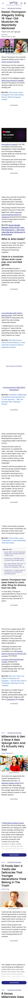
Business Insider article (10, 783)
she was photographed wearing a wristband (11, 214)
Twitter (21, 699)
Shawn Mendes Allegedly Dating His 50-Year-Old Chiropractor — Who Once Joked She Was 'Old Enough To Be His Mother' (13, 230)
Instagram (11, 699)
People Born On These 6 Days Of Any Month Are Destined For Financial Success (14, 572)
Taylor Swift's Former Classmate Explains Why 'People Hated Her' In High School (14, 553)
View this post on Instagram (14, 366)
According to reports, (9, 144)
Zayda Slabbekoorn (7, 753)
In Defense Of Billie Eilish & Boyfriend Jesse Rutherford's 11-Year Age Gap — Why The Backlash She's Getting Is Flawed (14, 399)
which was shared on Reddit (12, 80)
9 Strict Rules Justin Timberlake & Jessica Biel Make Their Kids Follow (13, 540)
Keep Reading (14, 855)
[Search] (21, 3)
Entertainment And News (14, 8)
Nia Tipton (4, 35)
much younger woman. (10, 62)
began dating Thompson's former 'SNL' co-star (13, 653)
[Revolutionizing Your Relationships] (14, 2)
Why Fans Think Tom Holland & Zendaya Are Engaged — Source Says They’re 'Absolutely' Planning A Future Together (13, 681)
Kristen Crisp (5, 889)
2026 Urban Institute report (13, 823)
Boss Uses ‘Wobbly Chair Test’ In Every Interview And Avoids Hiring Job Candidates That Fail (14, 565)
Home (3, 8)
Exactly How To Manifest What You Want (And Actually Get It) (14, 559)
